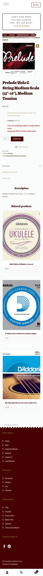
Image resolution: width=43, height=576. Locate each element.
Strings (33, 35)
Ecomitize (14, 564)
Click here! (21, 26)
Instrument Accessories (23, 35)
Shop (7, 445)
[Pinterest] (9, 547)
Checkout (8, 490)
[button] (37, 46)
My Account (7, 572)
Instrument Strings (13, 115)
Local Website (9, 461)
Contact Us (8, 457)
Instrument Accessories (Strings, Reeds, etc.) (21, 113)
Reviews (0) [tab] (6, 178)
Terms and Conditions (12, 527)
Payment (8, 511)
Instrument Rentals (11, 449)
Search (21, 572)
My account (9, 478)
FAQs (7, 507)
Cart (6, 486)
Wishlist (8, 482)
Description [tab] (6, 166)
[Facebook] (4, 547)
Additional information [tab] (10, 172)
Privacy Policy (9, 515)
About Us (8, 453)
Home (5, 35)
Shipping (8, 523)
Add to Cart (17, 139)
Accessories (12, 35)
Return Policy (9, 519)
